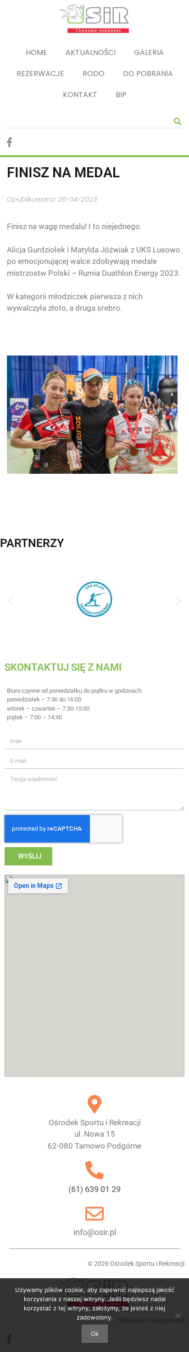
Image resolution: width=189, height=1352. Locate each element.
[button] (10, 601)
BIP (121, 94)
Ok (95, 1333)
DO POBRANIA (148, 73)
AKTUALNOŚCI (91, 52)
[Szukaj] (177, 121)
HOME (36, 52)
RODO (94, 73)
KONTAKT (80, 94)
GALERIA (149, 52)
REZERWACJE (40, 73)
